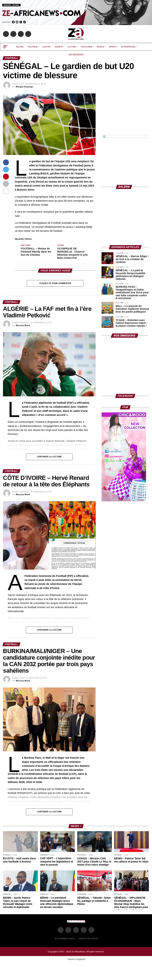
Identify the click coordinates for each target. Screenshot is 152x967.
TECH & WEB (86, 47)
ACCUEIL (20, 47)
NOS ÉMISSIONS (75, 54)
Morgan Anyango (24, 86)
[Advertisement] (125, 111)
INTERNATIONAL (128, 47)
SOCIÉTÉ (59, 47)
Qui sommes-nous (64, 938)
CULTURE (71, 47)
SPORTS (112, 47)
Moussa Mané (23, 325)
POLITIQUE (33, 47)
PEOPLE (100, 47)
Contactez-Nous (88, 938)
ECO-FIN (46, 47)
